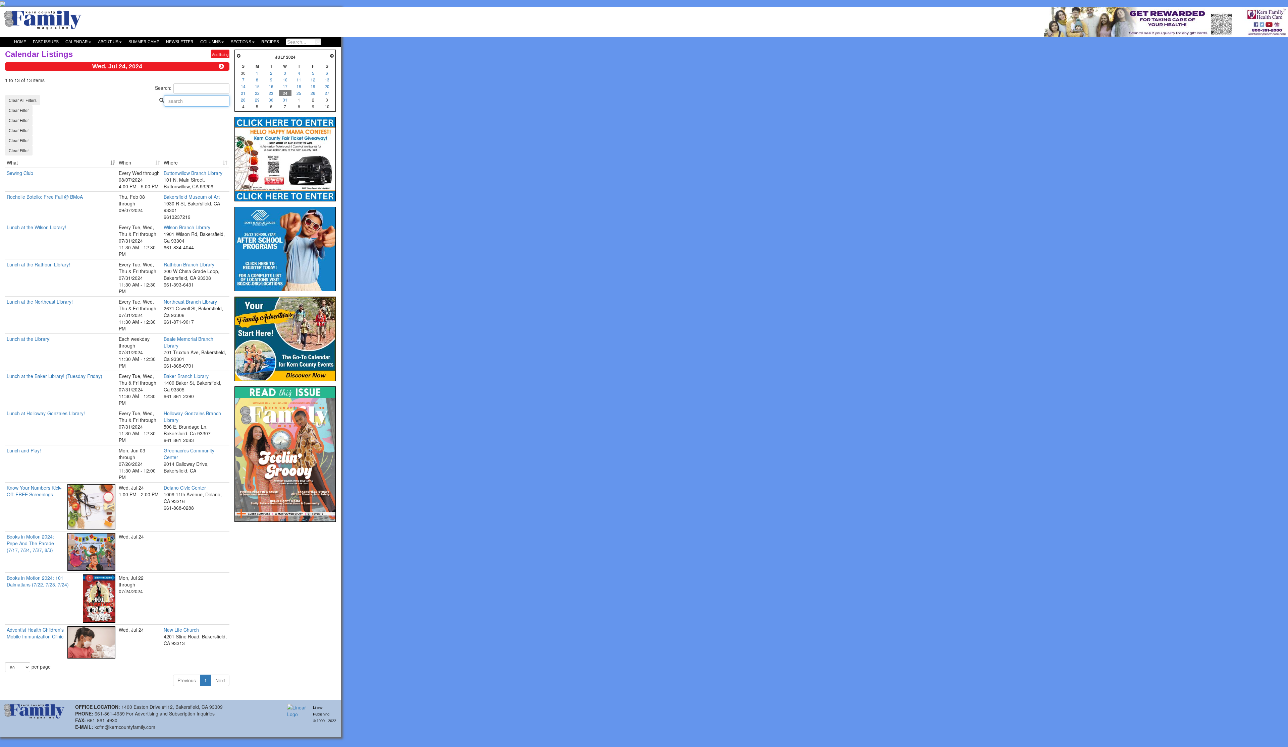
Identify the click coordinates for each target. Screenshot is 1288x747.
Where (171, 162)
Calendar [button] (76, 42)
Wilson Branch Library (187, 227)
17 (285, 86)
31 (285, 100)
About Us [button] (108, 42)
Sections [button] (241, 42)
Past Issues (46, 42)
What (12, 162)
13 (327, 79)
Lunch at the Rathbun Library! (38, 264)
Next (220, 680)
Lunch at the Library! (29, 338)
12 (313, 79)
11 (299, 79)
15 (257, 86)
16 (271, 86)
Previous (186, 680)
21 (243, 93)
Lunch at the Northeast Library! (40, 301)
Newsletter (180, 42)
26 (313, 93)
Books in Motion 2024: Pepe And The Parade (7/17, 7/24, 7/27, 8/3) (30, 543)
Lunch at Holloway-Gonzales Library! (46, 413)
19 (313, 86)
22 (257, 93)
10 (285, 79)
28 (243, 100)
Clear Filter (19, 110)
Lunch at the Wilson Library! (36, 227)
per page (40, 666)
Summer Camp (143, 42)
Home (20, 42)
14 (243, 86)
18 (299, 86)
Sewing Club (20, 173)
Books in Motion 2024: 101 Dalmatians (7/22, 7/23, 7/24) (38, 581)
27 (327, 93)
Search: (163, 87)
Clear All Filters (23, 100)
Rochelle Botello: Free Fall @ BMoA (45, 196)
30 (271, 100)
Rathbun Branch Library (189, 264)
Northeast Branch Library (190, 301)
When (125, 162)
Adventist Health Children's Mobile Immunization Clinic (35, 633)
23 (271, 93)
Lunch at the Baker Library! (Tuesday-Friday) (54, 376)
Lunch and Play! (24, 450)
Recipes (270, 42)
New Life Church (181, 629)
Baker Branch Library (186, 376)
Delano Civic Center (185, 487)
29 (257, 100)
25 (299, 93)
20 (327, 86)
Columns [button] (210, 42)
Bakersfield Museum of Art (192, 196)
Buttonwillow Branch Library (193, 173)
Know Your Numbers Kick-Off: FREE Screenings (34, 491)
